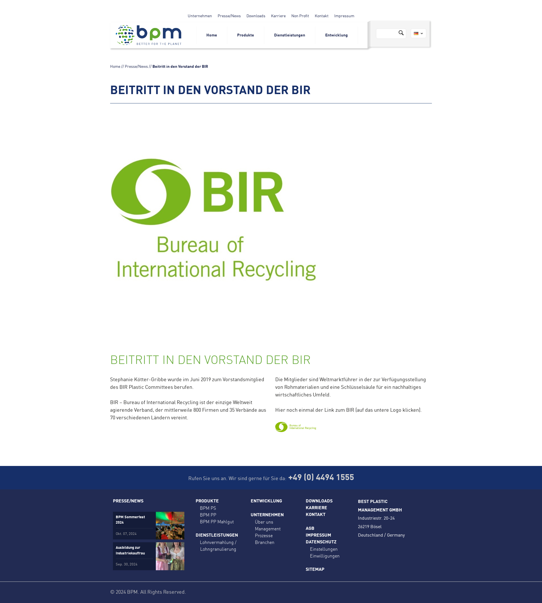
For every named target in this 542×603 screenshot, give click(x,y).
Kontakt (322, 16)
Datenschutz (321, 542)
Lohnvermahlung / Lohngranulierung (218, 545)
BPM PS (208, 508)
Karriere (278, 16)
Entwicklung (336, 35)
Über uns (264, 522)
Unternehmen (200, 16)
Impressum (344, 16)
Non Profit (300, 16)
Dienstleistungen (289, 35)
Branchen (264, 542)
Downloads (255, 16)
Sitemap (315, 569)
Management (268, 529)
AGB (310, 528)
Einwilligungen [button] (325, 556)
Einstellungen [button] (324, 549)
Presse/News (229, 16)
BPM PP (208, 515)
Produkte (245, 35)
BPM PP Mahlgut (217, 521)
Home (211, 35)
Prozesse (264, 535)
